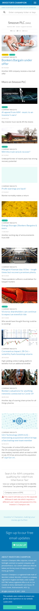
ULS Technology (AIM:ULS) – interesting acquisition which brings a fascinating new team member (19, 438)
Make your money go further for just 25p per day (19, 7)
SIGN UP (21, 545)
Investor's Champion (14, 2)
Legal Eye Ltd (9, 457)
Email (13, 31)
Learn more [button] (7, 602)
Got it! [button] (19, 607)
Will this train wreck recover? (16, 151)
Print (19, 31)
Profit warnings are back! (14, 188)
